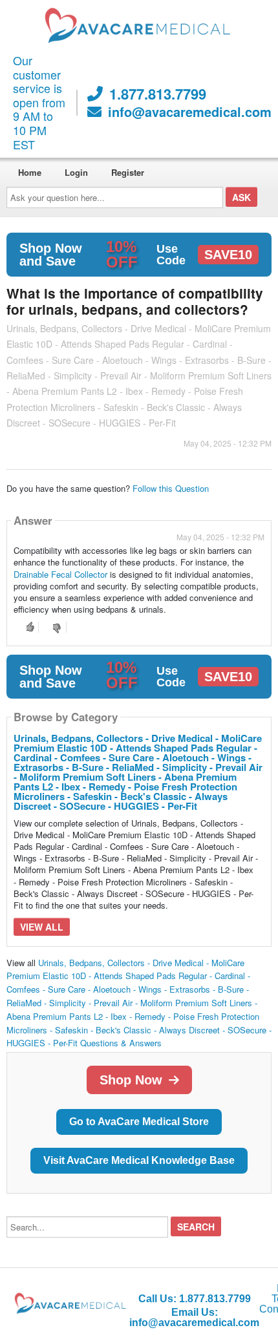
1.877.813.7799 (157, 93)
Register (127, 172)
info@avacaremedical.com (190, 112)
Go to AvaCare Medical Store (139, 1121)
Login (76, 172)
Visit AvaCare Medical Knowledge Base (139, 1160)
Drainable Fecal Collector (60, 574)
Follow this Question (171, 488)
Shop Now (131, 1080)
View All (41, 926)
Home (29, 172)
